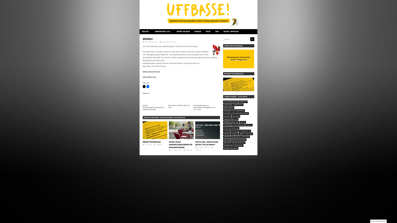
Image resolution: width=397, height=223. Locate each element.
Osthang (227, 125)
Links (217, 31)
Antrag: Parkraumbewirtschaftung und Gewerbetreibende (153, 107)
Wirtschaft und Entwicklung (234, 143)
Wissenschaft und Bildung (233, 145)
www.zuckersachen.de (151, 71)
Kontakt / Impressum (231, 31)
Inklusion (235, 116)
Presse (208, 31)
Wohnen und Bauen (231, 148)
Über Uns (145, 31)
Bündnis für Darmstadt (152, 142)
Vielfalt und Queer (242, 137)
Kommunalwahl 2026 (162, 31)
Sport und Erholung (231, 128)
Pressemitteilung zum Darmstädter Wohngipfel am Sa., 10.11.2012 (205, 107)
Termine (173, 42)
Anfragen (197, 31)
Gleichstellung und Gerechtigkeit (236, 113)
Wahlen (226, 140)
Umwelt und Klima (245, 134)
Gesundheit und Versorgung (234, 111)
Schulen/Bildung (238, 125)
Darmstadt (165, 42)
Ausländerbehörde (230, 102)
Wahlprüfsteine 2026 (238, 140)
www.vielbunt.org (149, 77)
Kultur (242, 122)
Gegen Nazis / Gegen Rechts (233, 105)
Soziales (249, 125)
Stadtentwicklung (230, 131)
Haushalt (227, 116)
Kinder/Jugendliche (231, 119)
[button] (155, 130)
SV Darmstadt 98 (244, 131)
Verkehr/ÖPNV (229, 137)
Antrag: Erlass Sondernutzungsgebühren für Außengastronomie (180, 145)
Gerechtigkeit (229, 108)
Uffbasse (159, 144)
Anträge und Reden (183, 31)
